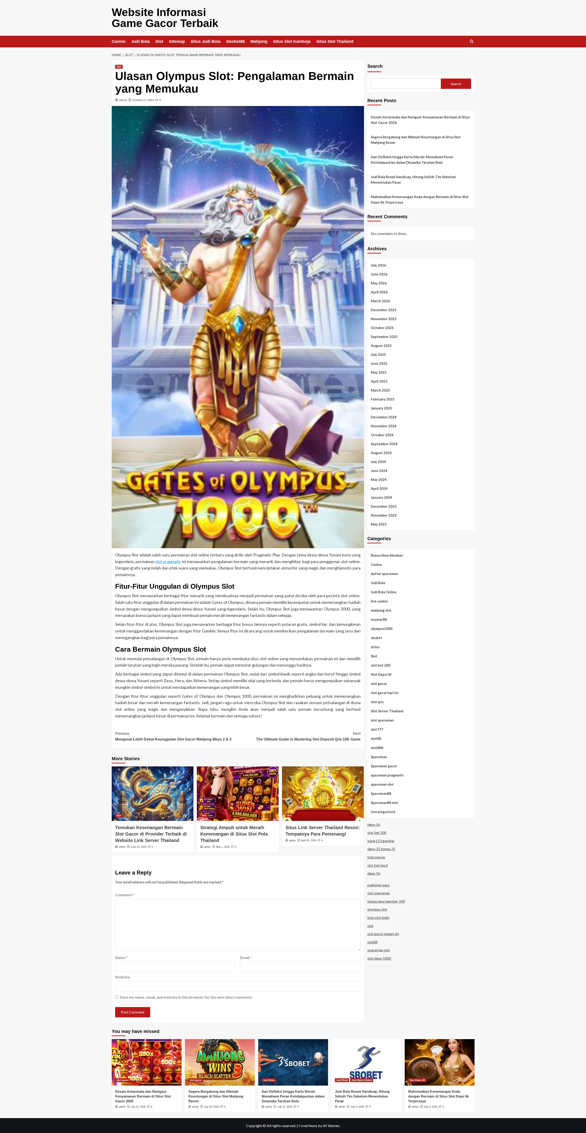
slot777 (377, 729)
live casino (379, 601)
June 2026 (379, 274)
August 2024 (381, 452)
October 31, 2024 (143, 100)
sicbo (375, 647)
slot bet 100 (376, 832)
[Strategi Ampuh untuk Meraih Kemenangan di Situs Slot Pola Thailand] (238, 793)
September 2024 (384, 443)
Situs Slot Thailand (334, 41)
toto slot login (378, 917)
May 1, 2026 (223, 846)
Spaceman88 (381, 793)
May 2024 (379, 479)
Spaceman (379, 756)
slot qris (377, 702)
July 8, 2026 (357, 1106)
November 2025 (383, 318)
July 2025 (378, 354)
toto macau (376, 857)
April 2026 (379, 292)
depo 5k (373, 824)
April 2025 (379, 381)
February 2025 (382, 399)
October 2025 (382, 327)
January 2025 (381, 408)
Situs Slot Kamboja (292, 41)
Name (121, 957)
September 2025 (384, 336)
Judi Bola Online (383, 592)
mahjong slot (381, 610)
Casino (118, 41)
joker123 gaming (380, 840)
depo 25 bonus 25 (381, 849)
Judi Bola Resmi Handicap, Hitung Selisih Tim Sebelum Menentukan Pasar (413, 179)
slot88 (376, 738)
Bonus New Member (387, 555)
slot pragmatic (168, 561)
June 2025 (379, 363)
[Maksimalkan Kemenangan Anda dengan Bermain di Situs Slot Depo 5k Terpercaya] (440, 1062)
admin (123, 100)
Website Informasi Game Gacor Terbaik (165, 17)
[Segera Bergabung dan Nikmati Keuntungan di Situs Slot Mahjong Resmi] (220, 1062)
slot (370, 925)
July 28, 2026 (211, 1106)
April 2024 (379, 488)
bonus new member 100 (386, 901)
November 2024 (383, 426)
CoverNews (307, 1125)
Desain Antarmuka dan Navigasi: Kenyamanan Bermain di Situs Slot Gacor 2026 (420, 120)
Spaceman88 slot (384, 802)
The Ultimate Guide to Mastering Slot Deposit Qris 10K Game (308, 736)
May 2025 (379, 372)
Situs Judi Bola (205, 41)
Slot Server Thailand (387, 711)
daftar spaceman (384, 573)
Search (375, 66)
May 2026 (379, 283)
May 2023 (379, 524)
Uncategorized (383, 811)
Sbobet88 (235, 41)
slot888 (377, 747)
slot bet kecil (377, 865)
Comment (124, 895)
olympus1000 (381, 628)
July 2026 (378, 265)
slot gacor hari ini (384, 692)
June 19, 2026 (138, 846)
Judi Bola (140, 41)
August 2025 (381, 345)
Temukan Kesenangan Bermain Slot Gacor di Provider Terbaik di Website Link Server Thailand (151, 834)
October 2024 (382, 435)
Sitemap (177, 41)
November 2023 (383, 515)
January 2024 (381, 497)
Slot (159, 41)
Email (246, 957)
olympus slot (377, 909)
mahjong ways (378, 884)
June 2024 (379, 470)
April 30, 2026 (308, 840)
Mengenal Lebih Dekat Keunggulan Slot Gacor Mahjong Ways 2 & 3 (173, 736)
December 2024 (383, 417)
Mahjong (258, 41)
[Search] (472, 42)
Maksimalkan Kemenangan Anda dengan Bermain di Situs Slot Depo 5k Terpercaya (420, 199)
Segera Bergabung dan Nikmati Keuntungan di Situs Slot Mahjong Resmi (416, 139)
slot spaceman (382, 720)
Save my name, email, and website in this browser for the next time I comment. (186, 997)
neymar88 (379, 619)
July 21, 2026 (284, 1106)
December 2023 (383, 506)
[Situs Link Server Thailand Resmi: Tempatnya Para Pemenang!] (323, 793)
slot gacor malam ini (383, 933)
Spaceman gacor (384, 766)
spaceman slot (382, 784)
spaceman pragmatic (387, 775)
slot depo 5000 (379, 958)
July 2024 (378, 461)
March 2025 (380, 390)
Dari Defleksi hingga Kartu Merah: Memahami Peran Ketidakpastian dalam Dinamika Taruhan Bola (412, 159)
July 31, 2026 (138, 1106)
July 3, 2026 (430, 1106)
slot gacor (379, 683)
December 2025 (383, 310)
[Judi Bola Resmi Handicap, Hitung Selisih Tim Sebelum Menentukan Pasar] (366, 1062)
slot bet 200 (380, 665)
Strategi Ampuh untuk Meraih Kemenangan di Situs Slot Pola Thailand (234, 834)
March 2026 (380, 301)
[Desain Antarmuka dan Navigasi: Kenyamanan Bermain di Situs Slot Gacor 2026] (147, 1062)
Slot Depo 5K (381, 674)
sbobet (376, 637)
